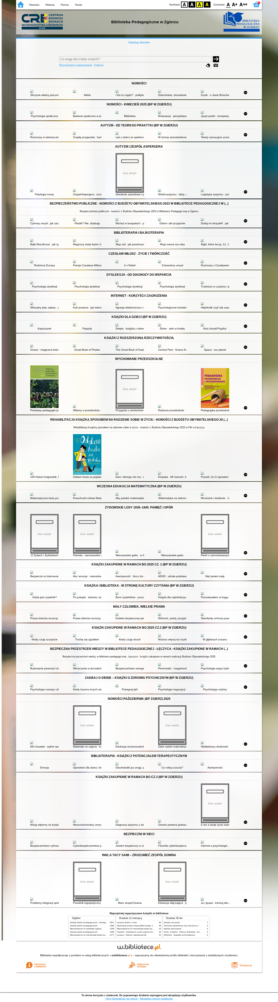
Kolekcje (98, 65)
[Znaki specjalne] (216, 65)
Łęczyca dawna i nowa (127, 922)
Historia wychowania (172, 929)
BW (191, 4)
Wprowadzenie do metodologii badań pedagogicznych (93, 935)
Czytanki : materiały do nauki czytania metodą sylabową (141, 932)
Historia (49, 4)
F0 (228, 4)
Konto (78, 4)
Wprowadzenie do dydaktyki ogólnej (85, 929)
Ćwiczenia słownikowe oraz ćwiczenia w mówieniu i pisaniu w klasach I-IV (195, 926)
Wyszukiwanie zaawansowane (75, 65)
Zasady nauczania (172, 922)
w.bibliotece (121, 955)
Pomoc (65, 4)
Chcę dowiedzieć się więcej (122, 998)
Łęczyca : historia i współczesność (132, 935)
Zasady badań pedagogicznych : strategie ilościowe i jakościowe (98, 922)
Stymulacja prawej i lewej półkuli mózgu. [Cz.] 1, (137, 926)
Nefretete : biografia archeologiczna (179, 935)
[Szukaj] (216, 59)
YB (199, 4)
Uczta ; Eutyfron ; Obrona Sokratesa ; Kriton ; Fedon (187, 932)
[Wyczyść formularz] (208, 65)
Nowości (34, 4)
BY (207, 4)
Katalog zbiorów (139, 42)
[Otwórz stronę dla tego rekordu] (45, 92)
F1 (235, 4)
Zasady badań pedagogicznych (84, 926)
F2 (243, 4)
